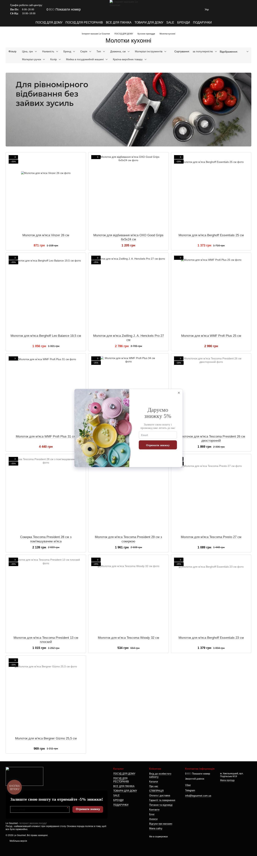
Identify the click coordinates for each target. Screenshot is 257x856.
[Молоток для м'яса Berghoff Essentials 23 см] (211, 595)
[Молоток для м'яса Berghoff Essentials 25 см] (211, 192)
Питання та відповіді (161, 804)
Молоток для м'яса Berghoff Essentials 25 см (211, 235)
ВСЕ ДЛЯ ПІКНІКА (119, 22)
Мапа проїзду (227, 780)
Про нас (153, 786)
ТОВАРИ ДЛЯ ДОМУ (149, 22)
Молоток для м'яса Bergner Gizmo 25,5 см (46, 738)
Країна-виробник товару (128, 59)
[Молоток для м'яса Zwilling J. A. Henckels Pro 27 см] (128, 293)
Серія (83, 51)
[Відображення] (244, 51)
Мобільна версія (18, 841)
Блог (152, 814)
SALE (170, 22)
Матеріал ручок (31, 59)
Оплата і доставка (159, 795)
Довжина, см (118, 51)
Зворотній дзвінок (194, 778)
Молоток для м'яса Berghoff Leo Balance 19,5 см (46, 336)
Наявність (48, 51)
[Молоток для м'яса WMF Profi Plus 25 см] (211, 293)
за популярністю (203, 51)
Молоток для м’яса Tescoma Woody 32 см (128, 638)
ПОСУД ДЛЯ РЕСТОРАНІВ (84, 22)
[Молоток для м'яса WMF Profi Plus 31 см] (46, 394)
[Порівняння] (219, 9)
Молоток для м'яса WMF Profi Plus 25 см (211, 336)
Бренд (67, 51)
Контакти (154, 809)
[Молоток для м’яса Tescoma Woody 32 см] (128, 595)
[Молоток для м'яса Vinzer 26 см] (46, 192)
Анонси (153, 819)
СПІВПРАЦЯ (156, 790)
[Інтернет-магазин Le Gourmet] (24, 776)
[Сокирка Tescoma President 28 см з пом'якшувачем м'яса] (46, 494)
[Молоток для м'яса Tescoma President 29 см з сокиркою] (128, 494)
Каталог (153, 781)
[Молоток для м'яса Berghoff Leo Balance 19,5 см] (46, 293)
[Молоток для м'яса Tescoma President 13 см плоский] (46, 595)
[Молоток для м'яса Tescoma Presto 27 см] (211, 494)
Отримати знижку (88, 809)
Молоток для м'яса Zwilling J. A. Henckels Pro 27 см (128, 338)
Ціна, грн (27, 51)
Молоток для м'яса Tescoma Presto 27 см (211, 537)
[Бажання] (229, 9)
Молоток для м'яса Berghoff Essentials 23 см (211, 638)
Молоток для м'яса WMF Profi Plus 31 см (46, 436)
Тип (99, 51)
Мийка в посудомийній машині (85, 59)
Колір (53, 59)
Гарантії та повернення (162, 800)
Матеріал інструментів (148, 51)
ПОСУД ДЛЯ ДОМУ (49, 22)
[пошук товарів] (219, 23)
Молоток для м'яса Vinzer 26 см (45, 235)
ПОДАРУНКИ (202, 22)
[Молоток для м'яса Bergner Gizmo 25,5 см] (46, 696)
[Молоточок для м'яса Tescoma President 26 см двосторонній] (211, 394)
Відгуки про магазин (160, 823)
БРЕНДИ (183, 22)
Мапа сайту (155, 828)
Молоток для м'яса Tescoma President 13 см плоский (46, 640)
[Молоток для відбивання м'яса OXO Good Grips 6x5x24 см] (128, 192)
